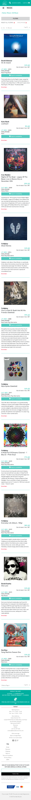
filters (15, 18)
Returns (8, 753)
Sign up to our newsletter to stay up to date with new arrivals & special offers (15, 766)
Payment (8, 749)
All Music (15, 13)
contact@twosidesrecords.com (15, 730)
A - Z (2, 28)
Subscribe (15, 774)
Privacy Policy (7, 757)
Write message (15, 733)
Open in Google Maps (15, 735)
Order (7, 747)
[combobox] (5, 685)
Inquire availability (16, 75)
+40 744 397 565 (15, 729)
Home (4, 13)
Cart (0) (25, 3)
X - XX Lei (8, 28)
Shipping (8, 751)
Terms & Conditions (8, 755)
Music (9, 13)
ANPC (7, 759)
